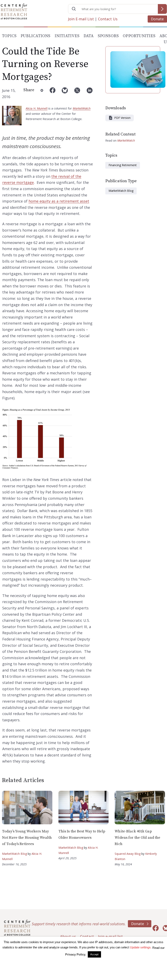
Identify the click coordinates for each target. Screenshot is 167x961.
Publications (35, 36)
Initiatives (67, 36)
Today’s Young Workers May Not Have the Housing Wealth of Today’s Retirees (27, 837)
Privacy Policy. (75, 954)
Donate (157, 18)
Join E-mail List (81, 18)
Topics (9, 36)
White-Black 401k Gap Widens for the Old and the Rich (137, 837)
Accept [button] (94, 954)
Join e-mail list (110, 936)
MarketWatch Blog (121, 191)
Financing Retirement (123, 165)
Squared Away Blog (128, 854)
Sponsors (108, 36)
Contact (87, 936)
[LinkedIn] (90, 93)
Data (89, 36)
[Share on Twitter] (77, 93)
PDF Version (122, 118)
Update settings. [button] (141, 947)
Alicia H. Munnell (36, 108)
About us (68, 936)
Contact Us (108, 18)
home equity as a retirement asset (59, 201)
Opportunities (139, 36)
